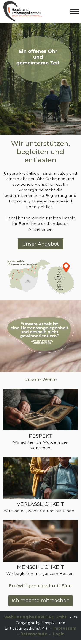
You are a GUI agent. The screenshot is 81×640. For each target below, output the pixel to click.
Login (59, 634)
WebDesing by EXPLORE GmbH (36, 617)
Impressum (64, 628)
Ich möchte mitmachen (40, 600)
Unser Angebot (40, 244)
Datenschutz (33, 634)
